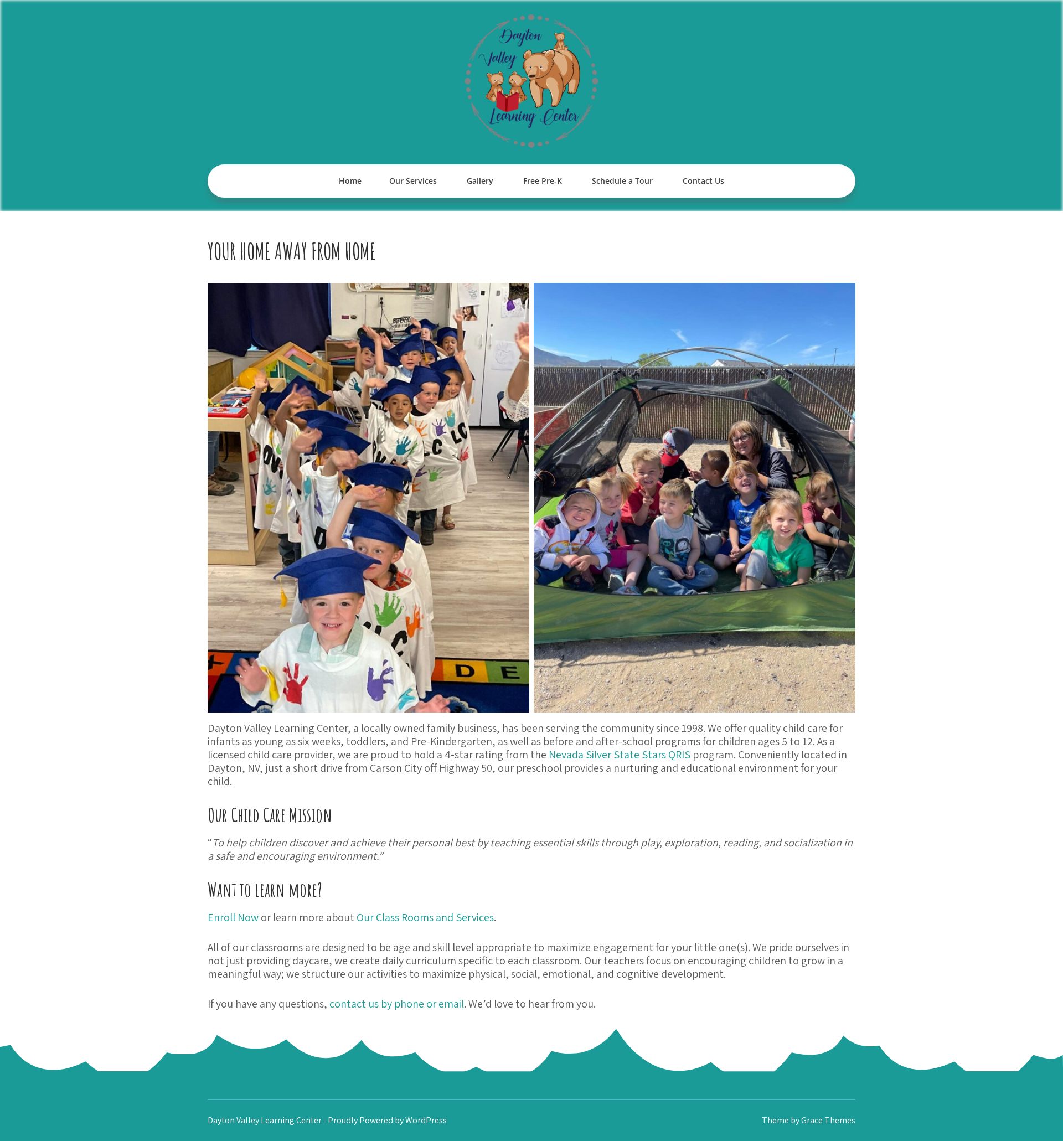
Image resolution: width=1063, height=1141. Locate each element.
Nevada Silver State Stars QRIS (619, 754)
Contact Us (703, 180)
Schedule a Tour (622, 180)
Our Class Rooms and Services (425, 917)
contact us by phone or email (396, 1004)
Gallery (480, 180)
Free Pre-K (542, 180)
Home (350, 180)
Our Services (413, 180)
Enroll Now (233, 917)
